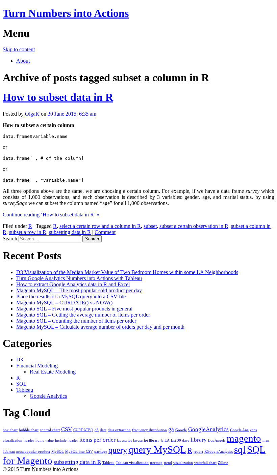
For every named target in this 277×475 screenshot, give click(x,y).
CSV (66, 429)
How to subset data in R (58, 97)
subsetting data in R (70, 232)
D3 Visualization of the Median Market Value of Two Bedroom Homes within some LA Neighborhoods (127, 272)
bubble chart (29, 430)
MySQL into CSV (79, 451)
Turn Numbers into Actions (66, 13)
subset (150, 226)
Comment (105, 232)
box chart (10, 430)
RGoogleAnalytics (218, 451)
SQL (21, 384)
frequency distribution (149, 430)
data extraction (119, 430)
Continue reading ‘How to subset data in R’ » (51, 214)
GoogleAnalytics (208, 429)
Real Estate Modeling (53, 372)
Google (181, 430)
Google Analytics (48, 396)
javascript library (146, 440)
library (199, 440)
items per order (97, 440)
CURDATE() (83, 430)
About (23, 61)
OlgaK (32, 114)
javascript (124, 440)
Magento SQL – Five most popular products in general (74, 308)
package (100, 451)
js (162, 440)
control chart (50, 430)
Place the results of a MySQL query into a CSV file (71, 296)
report (198, 451)
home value (44, 440)
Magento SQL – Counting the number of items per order (76, 321)
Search (10, 238)
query (117, 449)
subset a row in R (27, 232)
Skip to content (19, 49)
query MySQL (157, 449)
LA (167, 440)
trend (168, 463)
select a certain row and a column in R (100, 226)
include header (66, 440)
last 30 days (180, 440)
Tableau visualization (132, 463)
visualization (183, 463)
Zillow (223, 463)
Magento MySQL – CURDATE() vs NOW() (64, 302)
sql (240, 449)
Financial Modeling (37, 365)
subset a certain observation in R (193, 226)
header (29, 440)
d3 (97, 430)
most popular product (33, 451)
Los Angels (216, 440)
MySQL (57, 451)
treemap (156, 463)
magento (244, 438)
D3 (19, 359)
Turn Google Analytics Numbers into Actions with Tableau (79, 278)
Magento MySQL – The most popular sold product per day (79, 290)
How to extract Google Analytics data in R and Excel (73, 284)
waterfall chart (205, 463)
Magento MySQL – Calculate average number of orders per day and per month (100, 327)
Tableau (24, 390)
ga (171, 429)
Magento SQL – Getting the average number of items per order (83, 315)
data (103, 430)
